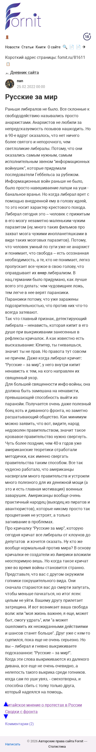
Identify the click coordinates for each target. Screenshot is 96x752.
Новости (12, 47)
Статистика (57, 746)
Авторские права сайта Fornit (60, 741)
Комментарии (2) (19, 724)
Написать (12, 744)
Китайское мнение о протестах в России (43, 705)
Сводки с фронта (21, 711)
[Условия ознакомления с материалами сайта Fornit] (87, 37)
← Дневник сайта (22, 72)
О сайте (54, 47)
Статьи (28, 47)
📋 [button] (8, 64)
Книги (41, 47)
